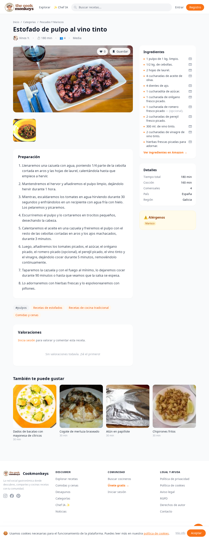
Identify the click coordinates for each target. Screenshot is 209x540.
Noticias (61, 511)
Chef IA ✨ (63, 505)
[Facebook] (12, 496)
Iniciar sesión (117, 492)
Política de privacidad (174, 479)
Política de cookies (172, 485)
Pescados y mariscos (52, 22)
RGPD (164, 498)
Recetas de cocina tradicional (89, 308)
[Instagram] (5, 496)
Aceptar (196, 533)
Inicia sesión (26, 340)
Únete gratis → (118, 485)
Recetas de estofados (47, 308)
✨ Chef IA (61, 7)
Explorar (44, 7)
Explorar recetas (67, 479)
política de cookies (156, 533)
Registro (195, 7)
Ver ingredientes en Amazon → (165, 152)
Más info (180, 533)
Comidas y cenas (27, 315)
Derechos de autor (172, 505)
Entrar (179, 7)
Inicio (16, 22)
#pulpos (21, 308)
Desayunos (63, 492)
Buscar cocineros (119, 479)
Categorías (29, 22)
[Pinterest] (18, 496)
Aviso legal (167, 492)
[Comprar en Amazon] (190, 58)
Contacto (166, 511)
